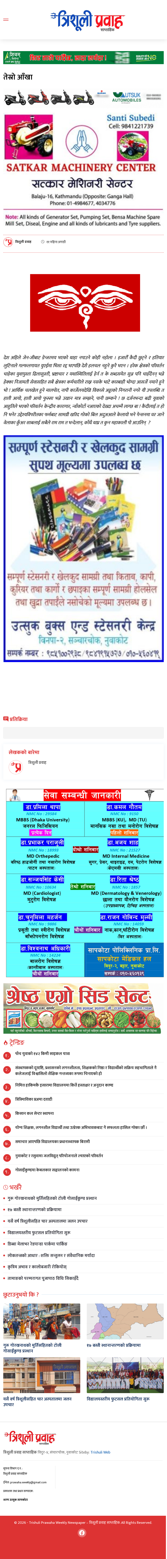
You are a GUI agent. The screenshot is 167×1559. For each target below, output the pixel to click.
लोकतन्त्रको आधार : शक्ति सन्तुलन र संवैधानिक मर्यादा (51, 1255)
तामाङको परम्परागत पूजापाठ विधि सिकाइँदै (43, 1278)
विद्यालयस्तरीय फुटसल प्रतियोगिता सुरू (39, 1233)
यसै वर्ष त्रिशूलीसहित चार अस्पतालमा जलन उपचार (48, 1221)
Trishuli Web (100, 1452)
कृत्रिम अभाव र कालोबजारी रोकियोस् (37, 1267)
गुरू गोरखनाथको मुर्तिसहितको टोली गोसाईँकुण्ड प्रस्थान (52, 1198)
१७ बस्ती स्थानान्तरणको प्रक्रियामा (35, 1209)
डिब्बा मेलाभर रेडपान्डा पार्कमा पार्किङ (37, 1244)
